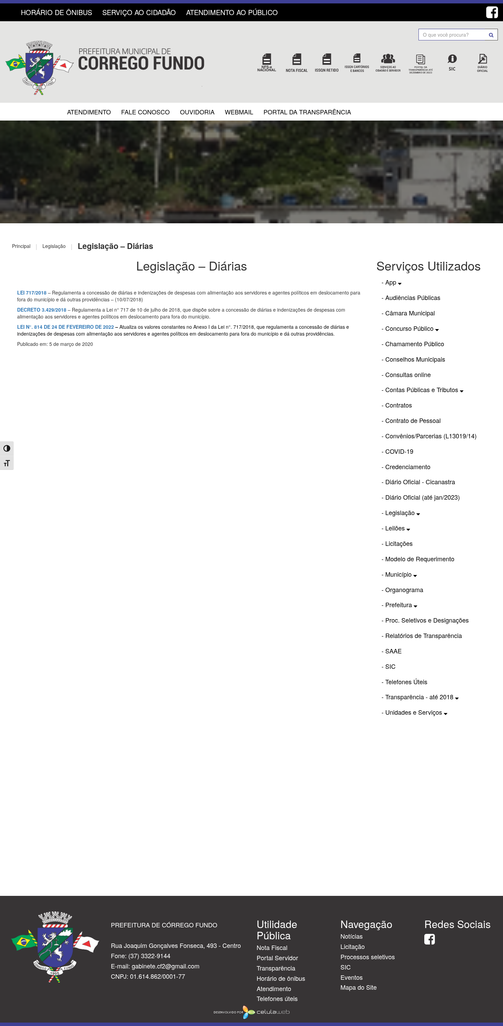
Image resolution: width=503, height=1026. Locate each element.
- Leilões (394, 527)
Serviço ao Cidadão (139, 12)
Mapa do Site (358, 987)
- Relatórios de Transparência (422, 635)
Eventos (351, 977)
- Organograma (402, 589)
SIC (345, 966)
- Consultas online (406, 374)
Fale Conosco (145, 111)
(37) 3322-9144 (149, 955)
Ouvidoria (197, 111)
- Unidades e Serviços (413, 712)
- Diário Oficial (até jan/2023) (421, 496)
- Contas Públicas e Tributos (421, 389)
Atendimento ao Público (232, 12)
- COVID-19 (397, 451)
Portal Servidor (277, 957)
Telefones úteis (277, 998)
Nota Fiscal (272, 947)
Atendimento (89, 111)
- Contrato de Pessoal (411, 420)
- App (390, 281)
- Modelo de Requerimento (418, 558)
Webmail (239, 111)
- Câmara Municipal (408, 312)
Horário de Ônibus (56, 12)
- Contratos (397, 404)
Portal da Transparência (307, 111)
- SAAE (392, 650)
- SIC (389, 666)
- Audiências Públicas (411, 297)
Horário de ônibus (281, 978)
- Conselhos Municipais (413, 358)
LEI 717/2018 (32, 292)
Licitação (352, 946)
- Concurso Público (408, 328)
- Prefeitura (398, 604)
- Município (397, 574)
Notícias (351, 935)
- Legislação (399, 512)
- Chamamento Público (413, 343)
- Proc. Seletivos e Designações (425, 619)
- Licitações (397, 543)
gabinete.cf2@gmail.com (165, 965)
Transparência (276, 967)
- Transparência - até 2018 (418, 696)
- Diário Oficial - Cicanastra (418, 481)
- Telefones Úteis (404, 681)
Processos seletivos (367, 956)
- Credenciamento (406, 466)
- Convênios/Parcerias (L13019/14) (429, 435)
